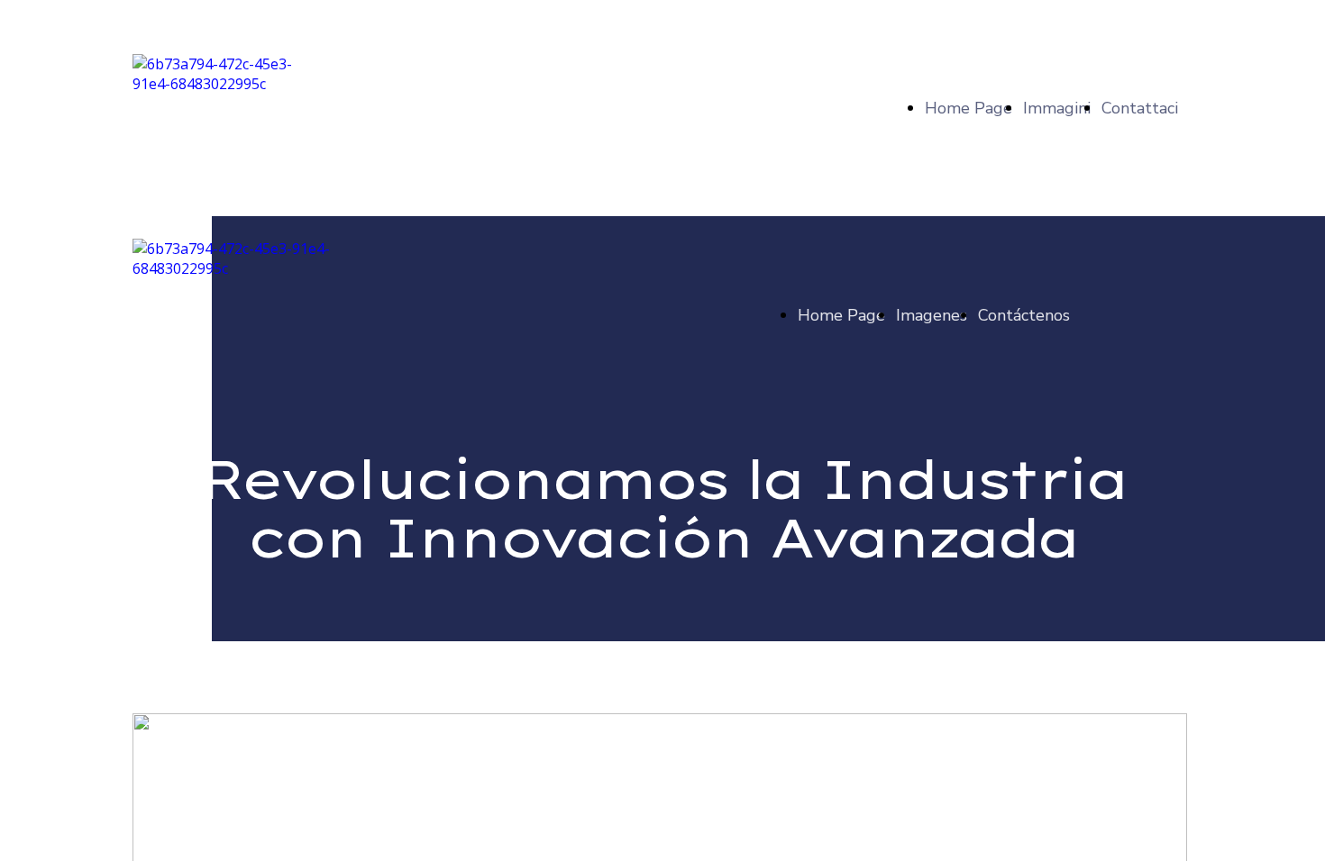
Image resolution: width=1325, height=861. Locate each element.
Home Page (968, 108)
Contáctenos (1024, 315)
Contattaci (1139, 108)
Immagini (1057, 108)
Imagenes (931, 315)
